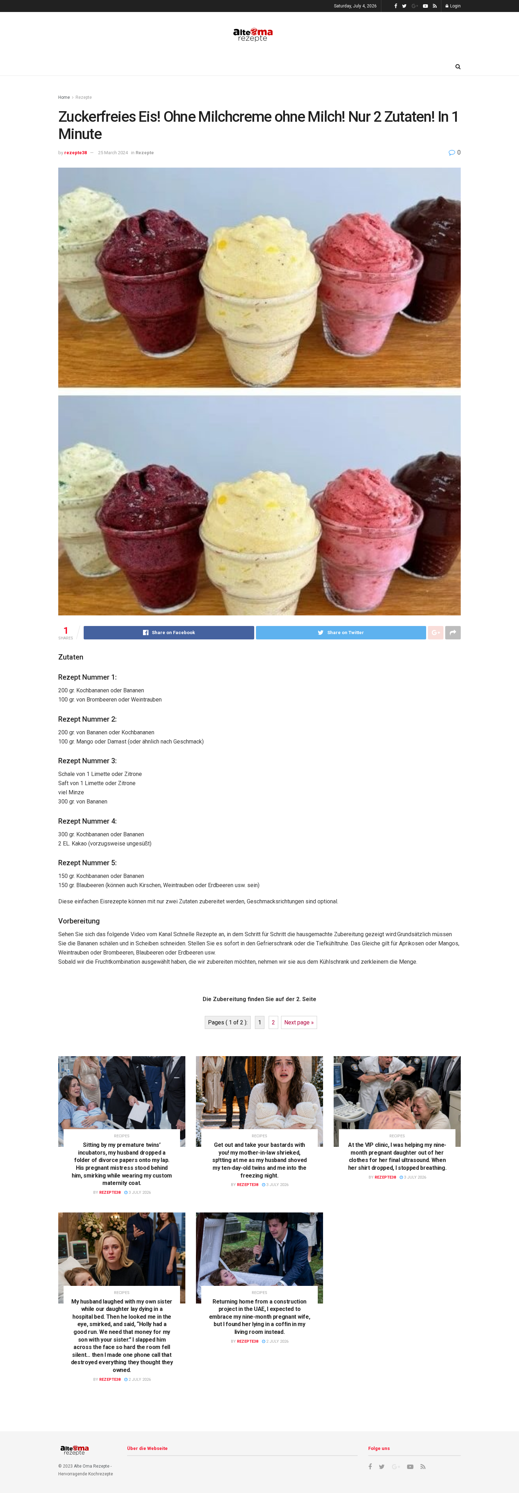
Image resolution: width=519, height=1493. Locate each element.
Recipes (122, 1136)
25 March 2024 (113, 152)
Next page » (299, 1022)
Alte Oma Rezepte (91, 1466)
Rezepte (84, 97)
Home (64, 97)
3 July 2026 (139, 1192)
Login (455, 6)
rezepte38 (75, 152)
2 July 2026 (139, 1379)
